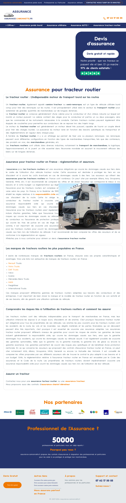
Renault (11, 263)
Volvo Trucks (14, 267)
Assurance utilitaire (56, 25)
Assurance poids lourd (31, 25)
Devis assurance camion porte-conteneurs (46, 485)
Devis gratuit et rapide (101, 54)
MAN (10, 282)
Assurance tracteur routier (106, 25)
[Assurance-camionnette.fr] (18, 15)
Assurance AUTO (79, 25)
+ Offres (10, 25)
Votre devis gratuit (12, 485)
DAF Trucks (13, 270)
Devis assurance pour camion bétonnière (46, 483)
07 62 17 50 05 (104, 481)
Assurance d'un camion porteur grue (44, 480)
